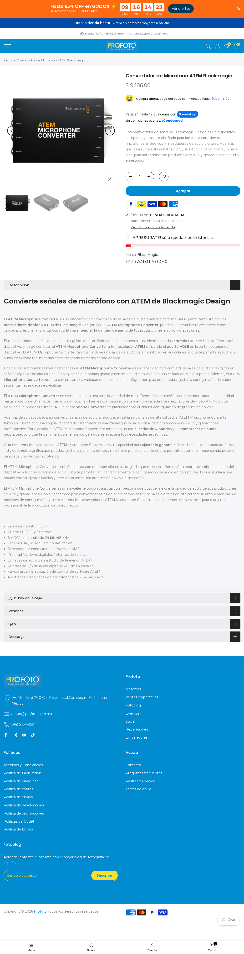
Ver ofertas (181, 8)
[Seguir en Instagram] (15, 735)
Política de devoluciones (24, 805)
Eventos (132, 713)
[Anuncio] (122, 23)
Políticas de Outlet (19, 821)
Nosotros (133, 689)
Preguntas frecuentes (144, 773)
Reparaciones (137, 729)
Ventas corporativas (142, 697)
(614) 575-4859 (114, 33)
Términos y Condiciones (23, 765)
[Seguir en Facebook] (6, 735)
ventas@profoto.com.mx (150, 33)
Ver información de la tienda (153, 227)
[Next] (110, 130)
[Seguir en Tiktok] (33, 735)
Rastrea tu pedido (140, 781)
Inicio (8, 60)
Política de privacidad (21, 781)
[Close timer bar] (239, 9)
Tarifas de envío (138, 789)
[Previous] (12, 130)
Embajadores (136, 737)
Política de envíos (18, 797)
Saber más (220, 98)
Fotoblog (133, 705)
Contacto (133, 765)
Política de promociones (24, 813)
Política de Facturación (22, 773)
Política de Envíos (18, 829)
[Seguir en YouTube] (24, 735)
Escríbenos (92, 33)
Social (130, 721)
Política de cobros (18, 789)
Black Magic (147, 255)
